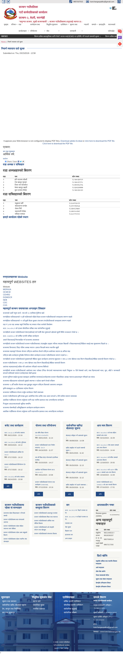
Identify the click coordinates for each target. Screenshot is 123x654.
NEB (5, 300)
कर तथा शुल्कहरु (9, 151)
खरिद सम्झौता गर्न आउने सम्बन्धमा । (76, 485)
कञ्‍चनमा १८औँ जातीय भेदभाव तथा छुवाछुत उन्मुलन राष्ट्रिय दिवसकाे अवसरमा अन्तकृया (32, 385)
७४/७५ (5, 159)
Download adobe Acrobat (72, 141)
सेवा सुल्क (68, 527)
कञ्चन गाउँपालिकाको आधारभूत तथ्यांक (45, 513)
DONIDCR (7, 297)
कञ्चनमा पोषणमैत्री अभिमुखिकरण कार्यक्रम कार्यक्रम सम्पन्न (24, 408)
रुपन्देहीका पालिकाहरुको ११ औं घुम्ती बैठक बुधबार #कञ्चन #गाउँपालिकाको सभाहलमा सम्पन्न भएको (37, 321)
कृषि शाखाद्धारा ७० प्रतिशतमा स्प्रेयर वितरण (18, 388)
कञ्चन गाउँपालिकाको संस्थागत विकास (45, 534)
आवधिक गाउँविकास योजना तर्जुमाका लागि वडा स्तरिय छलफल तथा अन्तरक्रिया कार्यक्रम (33, 400)
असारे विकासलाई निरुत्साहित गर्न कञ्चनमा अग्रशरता (21, 340)
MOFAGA (7, 289)
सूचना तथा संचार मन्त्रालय (104, 579)
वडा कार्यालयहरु (23, 27)
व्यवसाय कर (68, 523)
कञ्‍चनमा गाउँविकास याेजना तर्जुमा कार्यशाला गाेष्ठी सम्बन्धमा (23, 392)
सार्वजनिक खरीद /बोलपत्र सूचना (14, 605)
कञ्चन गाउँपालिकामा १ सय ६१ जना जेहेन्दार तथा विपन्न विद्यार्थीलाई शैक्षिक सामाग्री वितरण (34, 363)
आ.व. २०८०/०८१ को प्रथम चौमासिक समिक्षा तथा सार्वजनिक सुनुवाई (26, 328)
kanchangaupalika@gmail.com (105, 627)
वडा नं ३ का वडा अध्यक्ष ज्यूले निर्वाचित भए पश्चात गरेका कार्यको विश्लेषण (28, 324)
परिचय (13, 24)
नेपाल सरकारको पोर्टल (102, 575)
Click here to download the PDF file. (58, 144)
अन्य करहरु (68, 538)
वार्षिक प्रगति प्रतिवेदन (72, 601)
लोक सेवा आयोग (100, 571)
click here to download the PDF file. (100, 141)
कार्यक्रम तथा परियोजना (35, 27)
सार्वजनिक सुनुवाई (70, 609)
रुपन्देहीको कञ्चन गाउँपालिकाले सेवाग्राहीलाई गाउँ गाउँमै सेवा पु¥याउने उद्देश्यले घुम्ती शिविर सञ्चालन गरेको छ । (41, 332)
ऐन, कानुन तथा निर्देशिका (11, 609)
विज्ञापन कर (68, 531)
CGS (5, 305)
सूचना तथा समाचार (9, 601)
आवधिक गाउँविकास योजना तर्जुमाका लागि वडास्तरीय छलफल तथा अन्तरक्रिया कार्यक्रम (33, 411)
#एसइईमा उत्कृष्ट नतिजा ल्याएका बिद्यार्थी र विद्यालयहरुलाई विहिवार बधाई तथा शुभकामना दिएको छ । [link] (75, 344)
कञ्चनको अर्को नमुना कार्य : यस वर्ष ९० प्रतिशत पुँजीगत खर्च (23, 313)
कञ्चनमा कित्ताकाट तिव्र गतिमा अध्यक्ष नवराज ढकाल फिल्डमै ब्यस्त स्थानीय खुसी (31, 347)
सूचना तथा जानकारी (73, 27)
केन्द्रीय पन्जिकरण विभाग (103, 583)
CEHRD (6, 295)
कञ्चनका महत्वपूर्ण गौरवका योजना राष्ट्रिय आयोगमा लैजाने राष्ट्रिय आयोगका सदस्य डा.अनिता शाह (36, 351)
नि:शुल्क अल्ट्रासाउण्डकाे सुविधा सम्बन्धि (17, 404)
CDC (5, 303)
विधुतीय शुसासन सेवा (52, 27)
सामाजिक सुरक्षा (38, 605)
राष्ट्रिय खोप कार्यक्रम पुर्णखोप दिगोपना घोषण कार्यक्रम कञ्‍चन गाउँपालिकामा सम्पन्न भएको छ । (35, 355)
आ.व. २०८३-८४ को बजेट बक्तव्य (14, 433)
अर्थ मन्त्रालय (100, 567)
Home (3, 42)
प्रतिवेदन (64, 24)
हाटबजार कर (69, 535)
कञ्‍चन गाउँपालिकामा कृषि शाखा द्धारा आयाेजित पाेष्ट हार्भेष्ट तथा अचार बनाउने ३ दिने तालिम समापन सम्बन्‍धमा (40, 396)
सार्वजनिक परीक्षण (70, 612)
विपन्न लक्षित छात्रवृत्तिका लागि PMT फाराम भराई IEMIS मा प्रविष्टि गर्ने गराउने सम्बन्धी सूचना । (61, 36)
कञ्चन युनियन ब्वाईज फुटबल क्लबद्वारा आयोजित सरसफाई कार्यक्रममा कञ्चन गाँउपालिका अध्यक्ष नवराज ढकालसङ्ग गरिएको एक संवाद (49, 377)
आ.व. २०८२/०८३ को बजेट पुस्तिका (15, 442)
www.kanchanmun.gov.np (110, 632)
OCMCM (6, 292)
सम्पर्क (94, 24)
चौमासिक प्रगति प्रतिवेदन (73, 605)
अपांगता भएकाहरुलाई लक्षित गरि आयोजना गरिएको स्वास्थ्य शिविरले (25, 367)
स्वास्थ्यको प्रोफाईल (111, 27)
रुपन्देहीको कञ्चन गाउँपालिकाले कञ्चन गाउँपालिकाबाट (22, 344)
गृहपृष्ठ (6, 24)
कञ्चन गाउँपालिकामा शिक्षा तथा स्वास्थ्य (46, 517)
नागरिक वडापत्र (39, 609)
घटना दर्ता (36, 601)
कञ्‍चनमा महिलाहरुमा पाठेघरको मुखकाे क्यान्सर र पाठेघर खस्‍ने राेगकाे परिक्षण (29, 381)
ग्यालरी (86, 24)
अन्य (8, 486)
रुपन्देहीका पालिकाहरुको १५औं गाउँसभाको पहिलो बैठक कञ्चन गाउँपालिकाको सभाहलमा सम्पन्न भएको (38, 317)
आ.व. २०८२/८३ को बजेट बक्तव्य (14, 477)
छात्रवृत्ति (102, 24)
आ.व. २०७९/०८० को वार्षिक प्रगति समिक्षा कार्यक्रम (21, 336)
